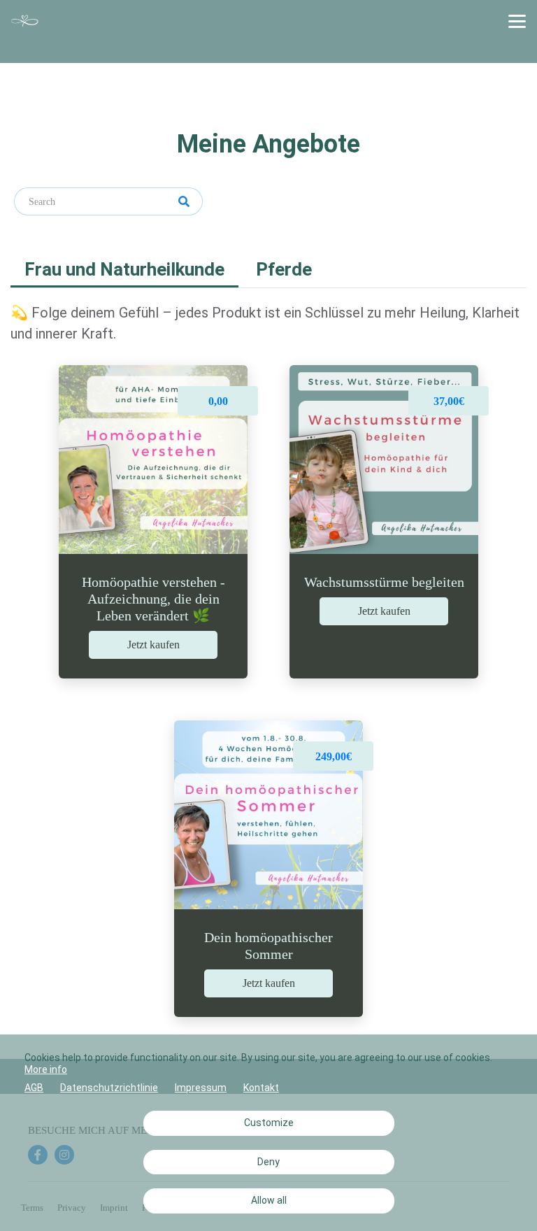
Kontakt (261, 1087)
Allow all (269, 1200)
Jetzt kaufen (153, 644)
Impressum (201, 1087)
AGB (33, 1087)
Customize (269, 1122)
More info (45, 1069)
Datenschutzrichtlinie (109, 1087)
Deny (268, 1161)
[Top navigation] (517, 21)
